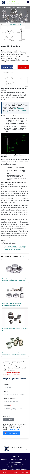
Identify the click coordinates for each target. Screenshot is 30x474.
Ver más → (25, 256)
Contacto (26, 459)
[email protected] (18, 108)
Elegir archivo (8, 419)
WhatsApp (15, 472)
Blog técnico (4, 459)
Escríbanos (23, 67)
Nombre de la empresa (9, 398)
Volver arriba (15, 456)
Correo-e (5, 391)
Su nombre (6, 384)
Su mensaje (6, 405)
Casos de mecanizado (15, 24)
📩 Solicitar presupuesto (12, 433)
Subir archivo (6, 416)
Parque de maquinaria (16, 459)
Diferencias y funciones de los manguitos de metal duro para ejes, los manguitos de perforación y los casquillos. (15, 248)
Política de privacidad (15, 462)
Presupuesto (24, 472)
